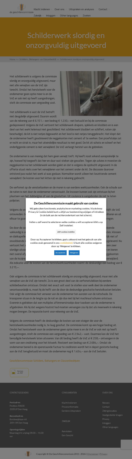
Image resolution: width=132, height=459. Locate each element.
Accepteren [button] (60, 252)
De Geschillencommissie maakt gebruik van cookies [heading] (66, 203)
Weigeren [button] (74, 252)
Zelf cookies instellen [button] (66, 232)
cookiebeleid (66, 242)
